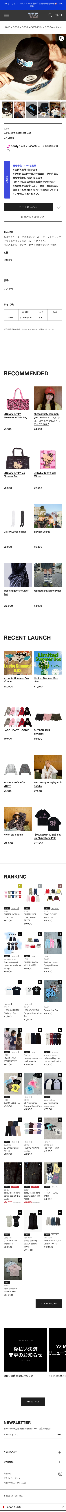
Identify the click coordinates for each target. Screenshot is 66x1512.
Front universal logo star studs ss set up (12, 965)
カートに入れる (28, 206)
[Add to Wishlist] (58, 207)
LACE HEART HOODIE (16, 730)
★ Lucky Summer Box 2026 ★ (16, 680)
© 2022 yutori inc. (13, 1496)
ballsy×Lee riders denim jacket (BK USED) (12, 1195)
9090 (16, 27)
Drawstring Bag (51, 1010)
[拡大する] (61, 38)
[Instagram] (60, 1474)
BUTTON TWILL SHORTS (43, 732)
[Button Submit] (60, 1435)
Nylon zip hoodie (13, 834)
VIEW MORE (49, 1303)
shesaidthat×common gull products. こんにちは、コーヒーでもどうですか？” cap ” (47, 418)
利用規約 (7, 1473)
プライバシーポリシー (13, 1478)
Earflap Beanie (42, 531)
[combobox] (33, 1507)
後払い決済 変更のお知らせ (18, 1375)
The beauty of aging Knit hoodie (48, 784)
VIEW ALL (33, 1401)
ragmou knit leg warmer (47, 590)
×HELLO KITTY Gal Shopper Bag (14, 474)
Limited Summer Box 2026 (46, 680)
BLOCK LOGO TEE (12, 1103)
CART (58, 15)
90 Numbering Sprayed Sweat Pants (51, 965)
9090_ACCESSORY (32, 27)
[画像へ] (7, 110)
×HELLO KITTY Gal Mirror (45, 474)
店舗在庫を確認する (33, 217)
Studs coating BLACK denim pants (30, 1243)
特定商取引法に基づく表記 (15, 1483)
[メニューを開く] (6, 15)
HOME (7, 27)
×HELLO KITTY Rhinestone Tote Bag (15, 415)
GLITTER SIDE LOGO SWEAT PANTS (30, 917)
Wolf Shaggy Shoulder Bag (16, 592)
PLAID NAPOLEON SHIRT (14, 784)
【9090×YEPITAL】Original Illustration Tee (32, 1013)
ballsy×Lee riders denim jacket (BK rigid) (32, 1195)
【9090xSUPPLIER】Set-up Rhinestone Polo (48, 836)
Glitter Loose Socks (15, 531)
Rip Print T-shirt (51, 1148)
